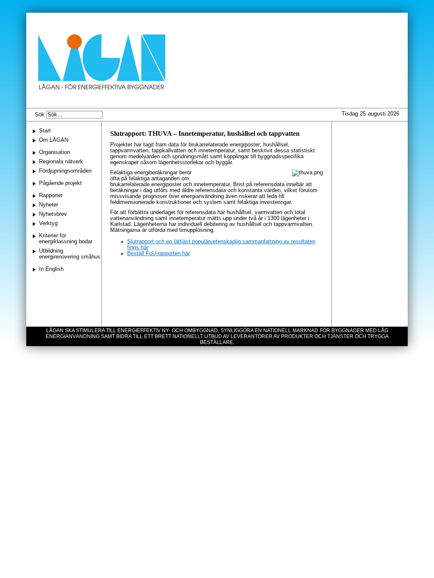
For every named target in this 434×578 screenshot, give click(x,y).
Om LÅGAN (53, 140)
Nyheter (48, 205)
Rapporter (51, 195)
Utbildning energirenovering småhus (69, 254)
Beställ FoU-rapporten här (158, 253)
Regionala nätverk (61, 162)
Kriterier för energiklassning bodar (65, 239)
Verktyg (48, 223)
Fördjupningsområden (65, 171)
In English (51, 269)
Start (45, 131)
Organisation (54, 152)
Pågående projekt (60, 183)
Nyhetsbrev (53, 214)
